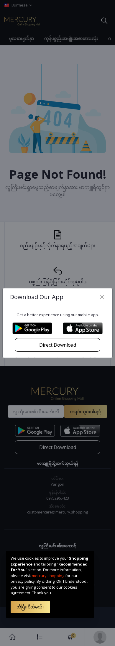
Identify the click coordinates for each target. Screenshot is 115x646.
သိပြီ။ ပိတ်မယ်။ (30, 607)
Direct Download (57, 345)
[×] (102, 297)
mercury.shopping (48, 575)
